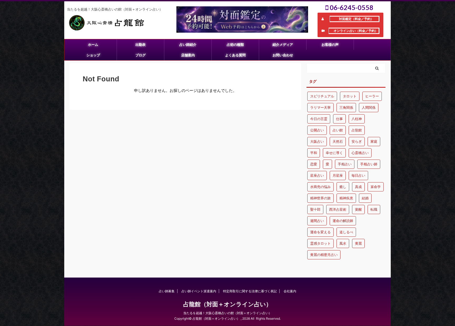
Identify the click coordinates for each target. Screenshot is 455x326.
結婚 (365, 198)
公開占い (317, 130)
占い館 (338, 130)
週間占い (317, 221)
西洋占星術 (337, 209)
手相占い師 (368, 164)
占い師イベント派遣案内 (198, 291)
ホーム (93, 44)
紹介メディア (283, 44)
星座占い (317, 175)
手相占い (345, 164)
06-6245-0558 (350, 7)
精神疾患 (346, 198)
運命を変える (320, 232)
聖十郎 (315, 209)
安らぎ (357, 141)
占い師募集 (167, 291)
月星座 (338, 175)
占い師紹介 (187, 44)
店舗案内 (188, 55)
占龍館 (357, 130)
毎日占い (358, 175)
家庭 (373, 141)
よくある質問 (235, 55)
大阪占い (317, 141)
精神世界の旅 (320, 198)
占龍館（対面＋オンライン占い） (227, 304)
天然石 (338, 141)
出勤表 (140, 44)
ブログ (140, 55)
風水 (342, 243)
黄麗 (358, 243)
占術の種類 (235, 44)
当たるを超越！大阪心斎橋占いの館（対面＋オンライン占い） (227, 313)
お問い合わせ (283, 55)
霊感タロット (320, 243)
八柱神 (357, 119)
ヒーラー (372, 96)
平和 (313, 153)
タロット (350, 96)
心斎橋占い (360, 153)
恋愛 (313, 164)
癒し (342, 187)
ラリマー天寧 (320, 107)
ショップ (93, 55)
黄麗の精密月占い (324, 255)
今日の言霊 (318, 119)
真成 (358, 187)
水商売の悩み (320, 187)
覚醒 (358, 209)
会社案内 (290, 291)
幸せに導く (334, 153)
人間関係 (368, 107)
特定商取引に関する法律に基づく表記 (250, 291)
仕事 (339, 119)
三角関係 (346, 107)
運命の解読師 (343, 221)
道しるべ (346, 232)
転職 (373, 209)
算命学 (375, 187)
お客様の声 (330, 44)
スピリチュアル (322, 96)
